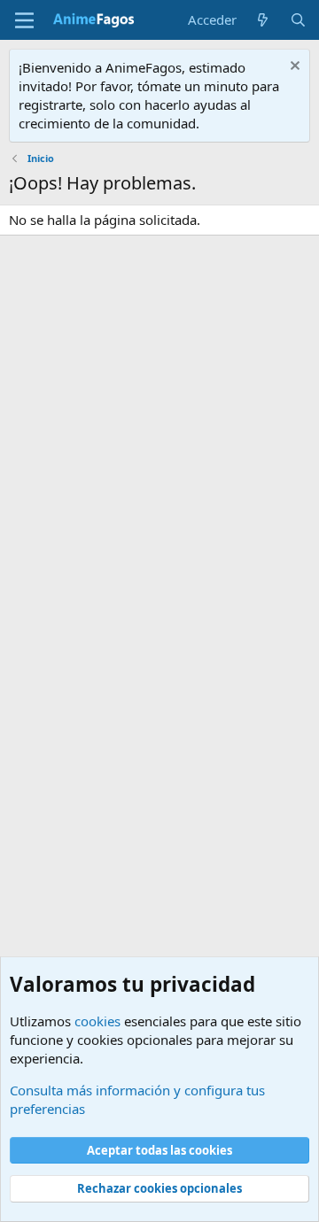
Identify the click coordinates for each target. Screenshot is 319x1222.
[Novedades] (262, 20)
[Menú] (24, 20)
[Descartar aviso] (292, 67)
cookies (97, 1021)
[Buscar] (298, 20)
